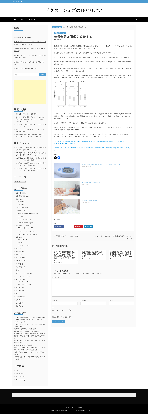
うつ (18, 216)
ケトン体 (18, 258)
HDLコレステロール (23, 231)
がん (18, 204)
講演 (17, 293)
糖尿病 (19, 201)
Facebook (59, 226)
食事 (17, 254)
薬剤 (17, 237)
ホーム (21, 19)
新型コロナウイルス (23, 223)
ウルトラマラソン (22, 284)
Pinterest (79, 226)
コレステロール (20, 226)
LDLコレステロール (23, 228)
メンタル (18, 290)
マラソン (18, 279)
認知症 (19, 210)
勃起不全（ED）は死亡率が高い (24, 345)
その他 (64, 33)
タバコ (18, 264)
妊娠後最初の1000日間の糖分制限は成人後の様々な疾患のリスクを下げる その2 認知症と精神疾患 (29, 336)
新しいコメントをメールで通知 (62, 310)
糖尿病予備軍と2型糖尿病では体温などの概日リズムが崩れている (101, 164)
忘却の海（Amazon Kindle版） (23, 37)
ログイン (18, 370)
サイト (111, 300)
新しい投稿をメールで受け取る (62, 317)
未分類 (18, 306)
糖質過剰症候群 (20, 196)
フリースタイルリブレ (22, 273)
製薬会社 (18, 251)
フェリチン (19, 267)
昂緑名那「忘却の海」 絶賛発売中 (27, 114)
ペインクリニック (21, 276)
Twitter (69, 226)
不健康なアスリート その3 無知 (67, 236)
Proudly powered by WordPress (60, 410)
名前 (54, 300)
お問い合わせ (31, 19)
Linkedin (89, 226)
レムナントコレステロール (25, 234)
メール (83, 300)
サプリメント (21, 245)
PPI (18, 242)
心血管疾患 (20, 207)
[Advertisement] (30, 92)
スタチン (20, 239)
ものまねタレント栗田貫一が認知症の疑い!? (27, 331)
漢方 (17, 248)
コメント (56, 278)
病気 (17, 199)
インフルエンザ (22, 220)
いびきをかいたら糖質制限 (90, 200)
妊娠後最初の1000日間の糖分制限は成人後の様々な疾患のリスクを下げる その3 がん (121, 254)
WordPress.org (20, 380)
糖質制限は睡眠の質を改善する (91, 182)
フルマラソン (21, 281)
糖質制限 (57, 33)
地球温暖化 (19, 297)
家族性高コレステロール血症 (26, 213)
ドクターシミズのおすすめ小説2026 (25, 69)
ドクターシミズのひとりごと (74, 10)
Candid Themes (92, 410)
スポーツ (18, 287)
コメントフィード (21, 377)
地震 (17, 300)
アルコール (19, 261)
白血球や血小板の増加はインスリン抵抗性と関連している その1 (93, 254)
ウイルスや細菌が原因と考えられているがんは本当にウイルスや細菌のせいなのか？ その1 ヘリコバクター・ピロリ (64, 256)
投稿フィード (20, 373)
